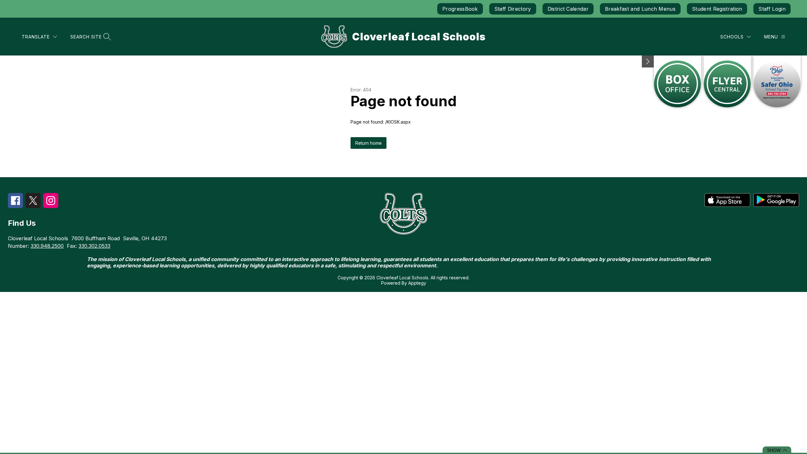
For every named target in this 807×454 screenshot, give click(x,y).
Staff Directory (512, 9)
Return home (368, 143)
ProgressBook (460, 9)
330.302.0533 (94, 246)
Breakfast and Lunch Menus (640, 9)
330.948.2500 (47, 246)
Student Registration (717, 9)
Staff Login (772, 9)
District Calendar (568, 9)
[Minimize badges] (648, 61)
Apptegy (417, 283)
